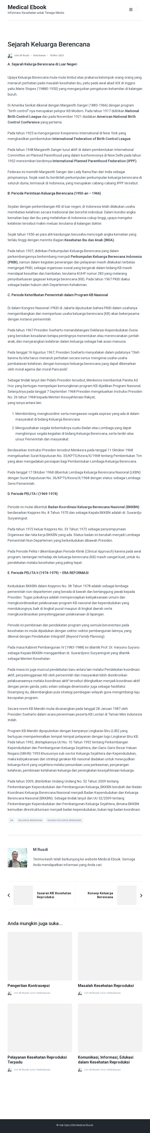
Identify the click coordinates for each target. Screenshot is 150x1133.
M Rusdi (24, 55)
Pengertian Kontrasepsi (29, 985)
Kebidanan (39, 55)
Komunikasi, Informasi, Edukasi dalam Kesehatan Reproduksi (105, 1059)
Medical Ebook (27, 7)
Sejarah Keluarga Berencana (64, 820)
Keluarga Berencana (30, 820)
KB (11, 820)
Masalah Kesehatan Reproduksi (106, 985)
